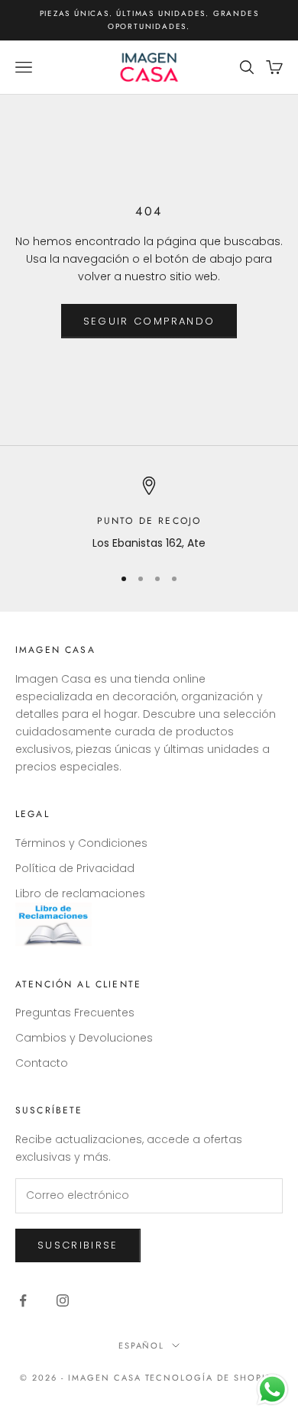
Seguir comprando (149, 321)
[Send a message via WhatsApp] (272, 1389)
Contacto (41, 1063)
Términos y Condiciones (81, 843)
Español (141, 1345)
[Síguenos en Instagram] (62, 1300)
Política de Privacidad (74, 868)
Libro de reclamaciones (80, 893)
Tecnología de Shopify (212, 1377)
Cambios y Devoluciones (84, 1037)
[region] (149, 514)
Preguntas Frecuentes (74, 1012)
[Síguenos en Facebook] (23, 1300)
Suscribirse (77, 1245)
